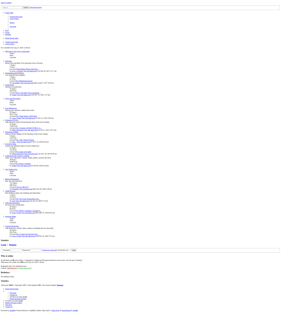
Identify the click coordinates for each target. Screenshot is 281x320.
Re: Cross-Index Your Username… (28, 93)
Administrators (12, 268)
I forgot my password (49, 250)
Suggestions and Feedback (14, 73)
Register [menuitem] (8, 34)
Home (7, 38)
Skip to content (6, 3)
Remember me (63, 250)
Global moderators (25, 268)
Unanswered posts (11, 42)
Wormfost (15, 189)
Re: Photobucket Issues (24, 81)
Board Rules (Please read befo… (27, 69)
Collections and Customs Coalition (17, 156)
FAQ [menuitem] (7, 30)
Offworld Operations (12, 203)
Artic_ (14, 142)
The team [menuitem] (13, 27)
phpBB (12, 310)
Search (26, 7)
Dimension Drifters (12, 132)
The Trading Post (11, 169)
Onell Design (66, 310)
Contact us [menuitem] (13, 295)
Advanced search (35, 7)
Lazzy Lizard (16, 118)
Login (3, 245)
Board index (14, 38)
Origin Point (9, 85)
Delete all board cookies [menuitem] (18, 299)
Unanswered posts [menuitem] (16, 17)
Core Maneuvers (11, 108)
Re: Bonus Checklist (23, 164)
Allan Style (55, 310)
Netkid (14, 95)
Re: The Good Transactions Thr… (28, 199)
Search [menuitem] (12, 23)
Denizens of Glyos (11, 120)
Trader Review (10, 191)
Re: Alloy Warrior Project (25, 140)
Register (12, 245)
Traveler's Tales (10, 144)
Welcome (8, 61)
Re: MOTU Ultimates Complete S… (29, 211)
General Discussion (12, 226)
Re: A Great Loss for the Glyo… (27, 234)
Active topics (9, 44)
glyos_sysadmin (17, 71)
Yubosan (60, 285)
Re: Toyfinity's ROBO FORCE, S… (29, 128)
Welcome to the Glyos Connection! (17, 51)
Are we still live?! (22, 187)
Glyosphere (16, 83)
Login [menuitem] (7, 32)
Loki (13, 201)
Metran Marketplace (12, 179)
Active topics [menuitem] (14, 19)
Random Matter (10, 216)
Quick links (9, 13)
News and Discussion (12, 98)
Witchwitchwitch (18, 130)
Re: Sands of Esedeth (23, 152)
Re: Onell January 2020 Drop (26, 116)
